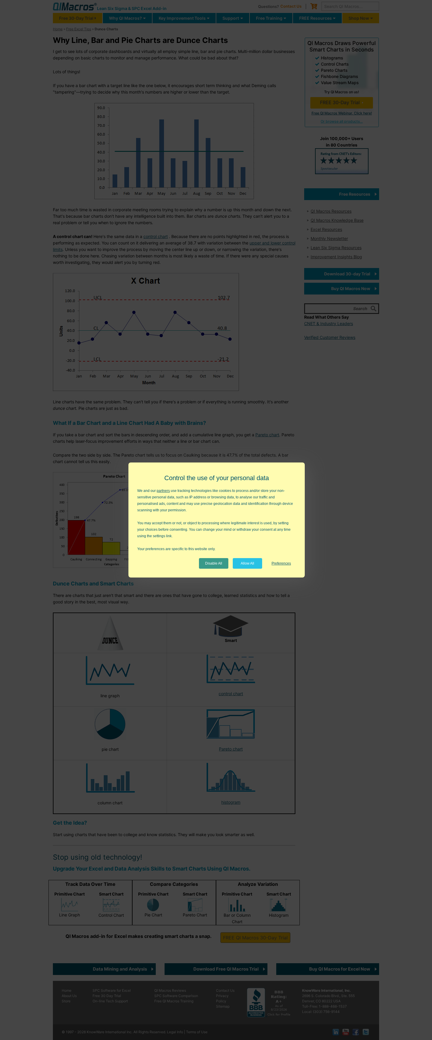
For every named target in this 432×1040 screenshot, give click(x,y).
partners (163, 491)
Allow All (247, 563)
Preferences (281, 563)
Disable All (213, 563)
